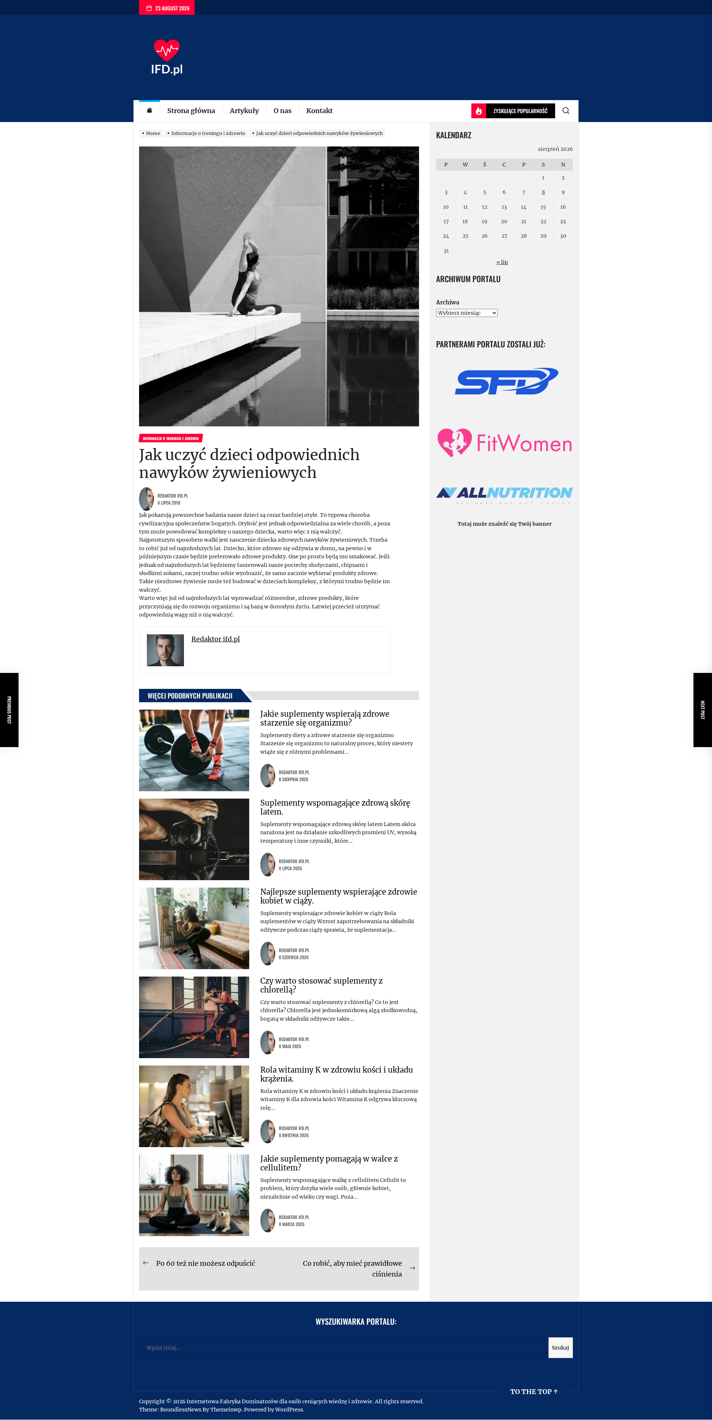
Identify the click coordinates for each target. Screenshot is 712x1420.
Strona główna (191, 110)
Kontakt (319, 110)
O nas (282, 110)
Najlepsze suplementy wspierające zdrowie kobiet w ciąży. (338, 896)
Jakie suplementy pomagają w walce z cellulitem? (329, 1163)
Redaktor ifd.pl (173, 495)
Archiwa (447, 302)
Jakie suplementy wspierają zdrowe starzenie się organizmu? (324, 718)
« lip (502, 262)
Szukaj (560, 1347)
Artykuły (244, 110)
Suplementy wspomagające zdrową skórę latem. (335, 807)
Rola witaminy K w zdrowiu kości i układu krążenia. (336, 1074)
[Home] (149, 111)
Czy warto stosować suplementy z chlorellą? (321, 985)
